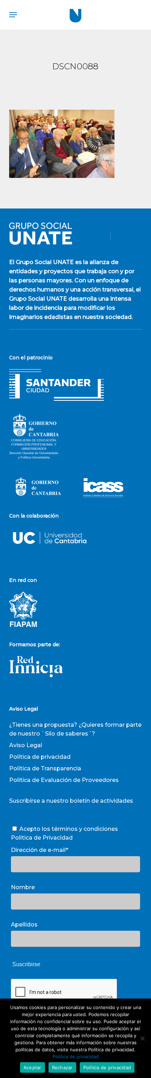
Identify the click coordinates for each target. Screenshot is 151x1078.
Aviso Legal (25, 745)
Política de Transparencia (45, 768)
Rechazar (62, 1067)
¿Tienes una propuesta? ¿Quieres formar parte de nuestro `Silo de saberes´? (75, 729)
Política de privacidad (40, 756)
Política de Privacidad (42, 837)
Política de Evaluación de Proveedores (64, 780)
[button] (13, 14)
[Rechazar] (142, 1038)
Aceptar (32, 1067)
